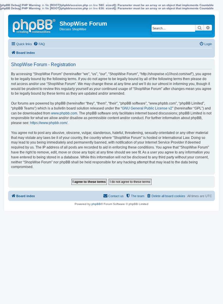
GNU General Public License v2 (147, 108)
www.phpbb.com (64, 113)
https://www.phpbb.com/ (48, 123)
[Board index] (35, 25)
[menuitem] (39, 43)
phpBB (96, 204)
